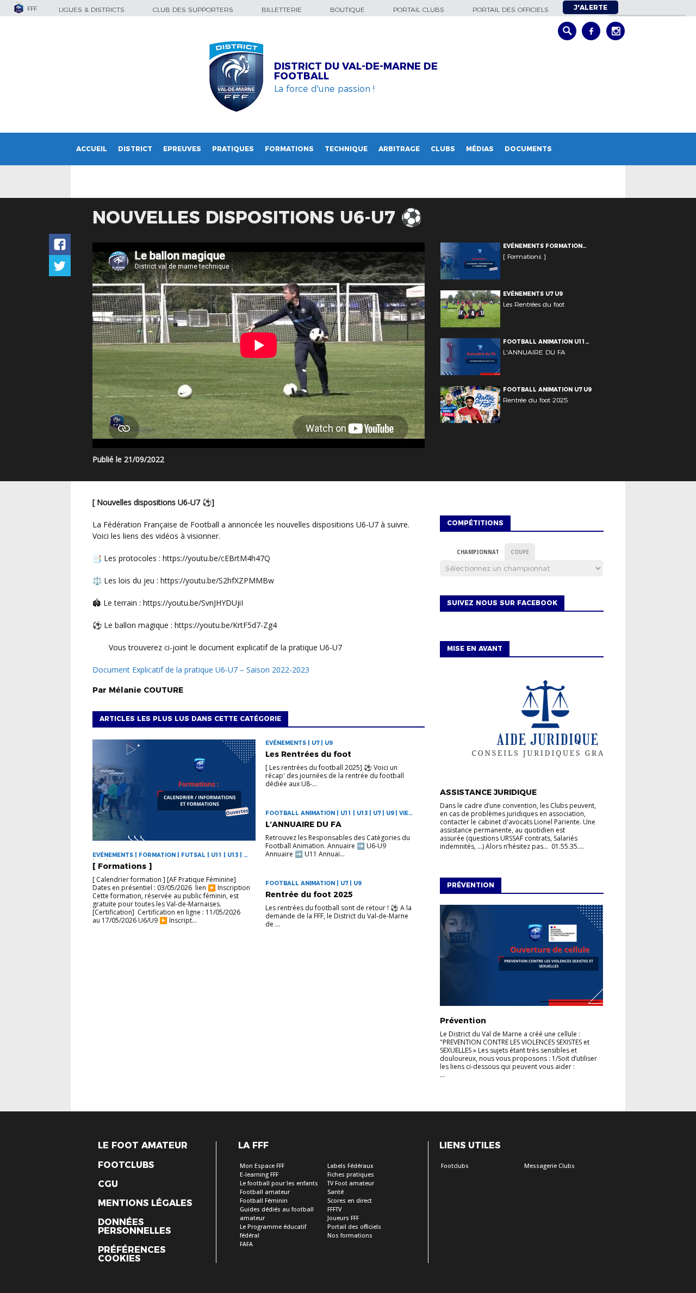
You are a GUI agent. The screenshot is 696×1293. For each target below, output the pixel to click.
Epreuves (182, 149)
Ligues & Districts (92, 10)
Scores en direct (349, 1200)
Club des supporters (193, 10)
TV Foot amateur (350, 1183)
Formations (289, 149)
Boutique (347, 10)
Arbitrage (399, 149)
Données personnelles (134, 1226)
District (135, 149)
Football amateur (265, 1192)
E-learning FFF (259, 1174)
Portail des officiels (511, 10)
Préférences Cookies (131, 1254)
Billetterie (282, 10)
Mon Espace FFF (262, 1166)
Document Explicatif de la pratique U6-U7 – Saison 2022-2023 (200, 669)
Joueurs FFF (343, 1218)
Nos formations (349, 1235)
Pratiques (233, 149)
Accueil (91, 149)
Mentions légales (145, 1203)
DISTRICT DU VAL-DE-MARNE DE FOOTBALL (356, 71)
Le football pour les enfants (279, 1183)
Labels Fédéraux (350, 1166)
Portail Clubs (418, 10)
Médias (480, 149)
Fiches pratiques (350, 1174)
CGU (108, 1184)
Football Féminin (264, 1200)
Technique (346, 149)
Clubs (443, 149)
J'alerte (590, 7)
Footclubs (126, 1165)
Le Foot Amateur (143, 1145)
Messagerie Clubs (549, 1166)
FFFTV (334, 1209)
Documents (528, 149)
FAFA (246, 1244)
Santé (335, 1192)
